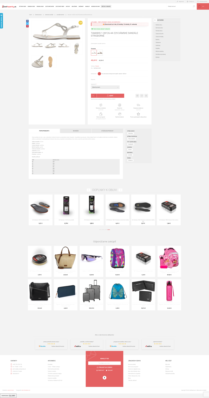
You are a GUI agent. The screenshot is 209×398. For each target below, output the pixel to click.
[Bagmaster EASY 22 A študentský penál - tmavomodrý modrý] (65, 294)
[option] (40, 210)
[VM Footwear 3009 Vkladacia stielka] (143, 209)
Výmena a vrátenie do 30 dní (55, 380)
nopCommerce (11, 390)
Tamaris (97, 66)
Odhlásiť (110, 370)
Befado (157, 57)
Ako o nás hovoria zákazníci (104, 335)
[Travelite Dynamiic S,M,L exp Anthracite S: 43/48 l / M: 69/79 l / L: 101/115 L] (91, 294)
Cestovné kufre (159, 33)
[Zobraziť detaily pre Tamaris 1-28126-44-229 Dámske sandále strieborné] (94, 55)
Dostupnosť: (93, 73)
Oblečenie (158, 42)
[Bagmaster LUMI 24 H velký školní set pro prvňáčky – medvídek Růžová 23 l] (169, 261)
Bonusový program (133, 366)
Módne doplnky (160, 51)
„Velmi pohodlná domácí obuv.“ (51, 341)
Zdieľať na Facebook (27, 21)
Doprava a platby (52, 378)
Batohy (157, 39)
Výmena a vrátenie (100, 107)
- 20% (80, 22)
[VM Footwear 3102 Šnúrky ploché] (169, 209)
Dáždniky (158, 45)
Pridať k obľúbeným (142, 96)
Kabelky (158, 48)
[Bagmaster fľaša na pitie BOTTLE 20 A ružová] (169, 294)
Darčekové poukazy (161, 54)
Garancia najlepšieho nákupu (119, 107)
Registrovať (181, 1)
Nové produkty (132, 364)
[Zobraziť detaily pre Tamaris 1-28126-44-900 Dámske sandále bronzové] (100, 55)
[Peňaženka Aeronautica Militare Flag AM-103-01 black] (143, 294)
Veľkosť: (93, 84)
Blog (129, 378)
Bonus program (100, 116)
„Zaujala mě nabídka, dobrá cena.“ (122, 341)
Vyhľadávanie (194, 6)
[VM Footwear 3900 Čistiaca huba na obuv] (143, 261)
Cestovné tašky (159, 36)
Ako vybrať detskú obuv (134, 371)
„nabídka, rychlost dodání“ (87, 341)
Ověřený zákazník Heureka (58, 346)
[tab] (44, 131)
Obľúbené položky (170, 373)
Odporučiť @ (146, 96)
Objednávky (168, 366)
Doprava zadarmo (138, 107)
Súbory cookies (52, 371)
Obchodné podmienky (53, 369)
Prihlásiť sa (191, 1)
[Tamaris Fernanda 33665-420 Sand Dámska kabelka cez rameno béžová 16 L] (65, 261)
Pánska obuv (159, 30)
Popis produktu (44, 131)
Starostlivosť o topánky (134, 373)
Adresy (167, 369)
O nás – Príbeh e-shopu (54, 366)
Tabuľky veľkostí (132, 380)
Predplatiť (101, 370)
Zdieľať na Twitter (27, 23)
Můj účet (167, 364)
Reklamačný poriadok (53, 376)
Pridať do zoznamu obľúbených (47, 214)
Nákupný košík (169, 371)
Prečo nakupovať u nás (134, 376)
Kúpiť (38, 214)
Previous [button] (88, 190)
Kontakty (50, 364)
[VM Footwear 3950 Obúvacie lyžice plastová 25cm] (117, 209)
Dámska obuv (159, 27)
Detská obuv (159, 25)
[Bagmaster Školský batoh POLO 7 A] (117, 261)
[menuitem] (65, 364)
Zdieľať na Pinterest (27, 26)
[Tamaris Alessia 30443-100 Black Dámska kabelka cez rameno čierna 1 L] (40, 294)
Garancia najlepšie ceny (137, 96)
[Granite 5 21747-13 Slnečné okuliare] (91, 261)
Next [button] (120, 190)
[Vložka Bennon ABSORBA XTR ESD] (66, 209)
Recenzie (76, 131)
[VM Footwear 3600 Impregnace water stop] (40, 209)
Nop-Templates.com (26, 390)
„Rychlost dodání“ (157, 341)
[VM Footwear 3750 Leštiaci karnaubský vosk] (40, 261)
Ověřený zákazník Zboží (94, 346)
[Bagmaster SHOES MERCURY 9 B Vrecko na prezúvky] (117, 294)
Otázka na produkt (107, 131)
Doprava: (93, 79)
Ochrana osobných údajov (55, 373)
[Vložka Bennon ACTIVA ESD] (92, 209)
